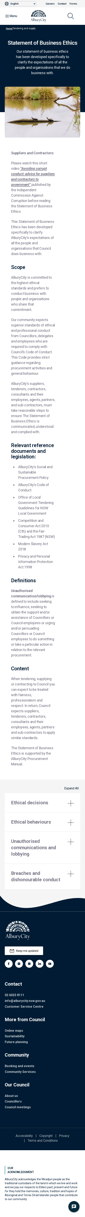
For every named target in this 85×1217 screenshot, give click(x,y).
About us (11, 1096)
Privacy (64, 1136)
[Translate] (7, 3)
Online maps (14, 1031)
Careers (50, 3)
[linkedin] (39, 964)
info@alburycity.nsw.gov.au (25, 1001)
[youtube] (50, 964)
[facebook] (9, 964)
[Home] (38, 16)
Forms (73, 3)
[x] (29, 964)
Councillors (13, 1101)
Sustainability (15, 1036)
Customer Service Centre (24, 1006)
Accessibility (24, 1136)
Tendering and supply (24, 28)
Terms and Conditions (43, 1140)
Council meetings (18, 1107)
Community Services (20, 1072)
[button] (42, 803)
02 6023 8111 (14, 995)
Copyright (46, 1136)
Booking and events (19, 1066)
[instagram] (19, 964)
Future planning (16, 1042)
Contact (62, 3)
